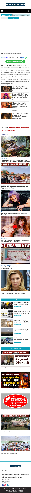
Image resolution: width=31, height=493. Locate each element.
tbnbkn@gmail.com (6, 481)
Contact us (14, 490)
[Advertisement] (15, 35)
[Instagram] (5, 485)
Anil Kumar (5, 57)
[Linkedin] (8, 485)
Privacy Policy (20, 490)
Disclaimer (20, 491)
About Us (5, 471)
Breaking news (13, 18)
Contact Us (5, 479)
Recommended (15, 348)
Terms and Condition (12, 491)
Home (4, 18)
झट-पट (15, 299)
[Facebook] (3, 485)
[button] (2, 11)
